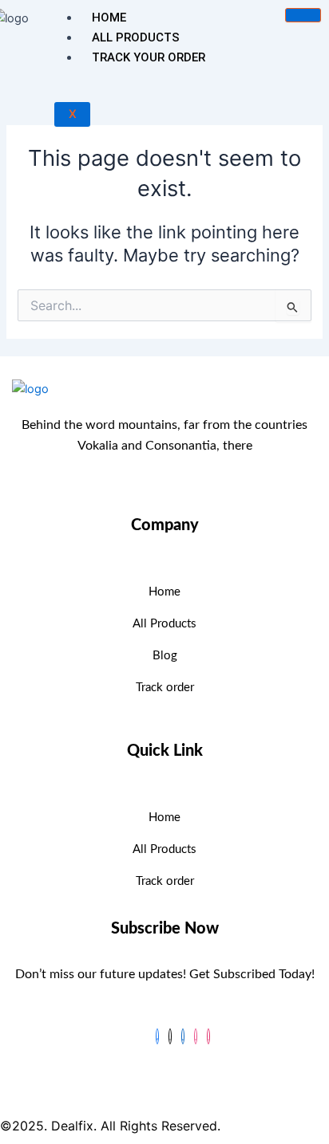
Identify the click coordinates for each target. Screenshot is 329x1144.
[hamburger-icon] (303, 15)
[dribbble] (195, 1036)
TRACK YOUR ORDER (148, 57)
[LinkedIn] (182, 1036)
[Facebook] (157, 1036)
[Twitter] (170, 1036)
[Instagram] (208, 1036)
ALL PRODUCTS (136, 37)
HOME (109, 17)
